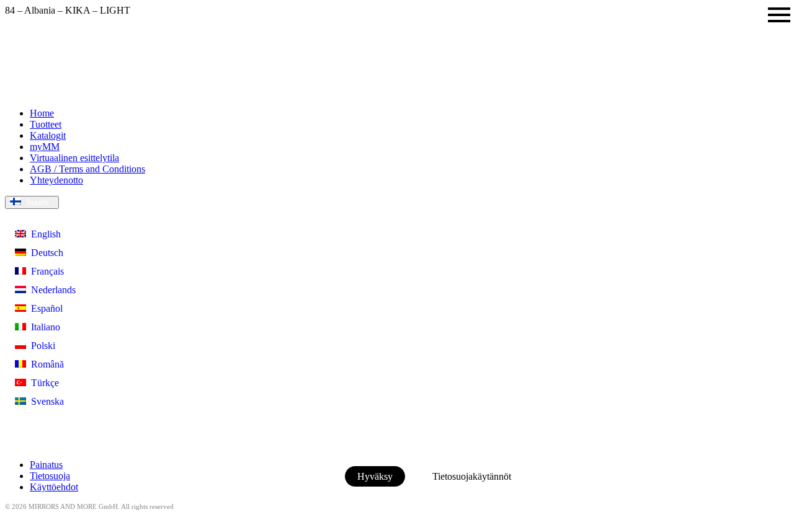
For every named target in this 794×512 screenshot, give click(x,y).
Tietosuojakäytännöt (471, 476)
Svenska (45, 401)
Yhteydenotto (56, 180)
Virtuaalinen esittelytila (74, 157)
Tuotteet (45, 124)
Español (44, 308)
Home (42, 113)
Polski (40, 345)
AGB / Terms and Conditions (87, 169)
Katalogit (48, 135)
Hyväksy (375, 476)
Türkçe (42, 382)
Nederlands (51, 290)
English (43, 234)
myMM (45, 146)
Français (45, 271)
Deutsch (44, 252)
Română (45, 364)
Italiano (43, 327)
